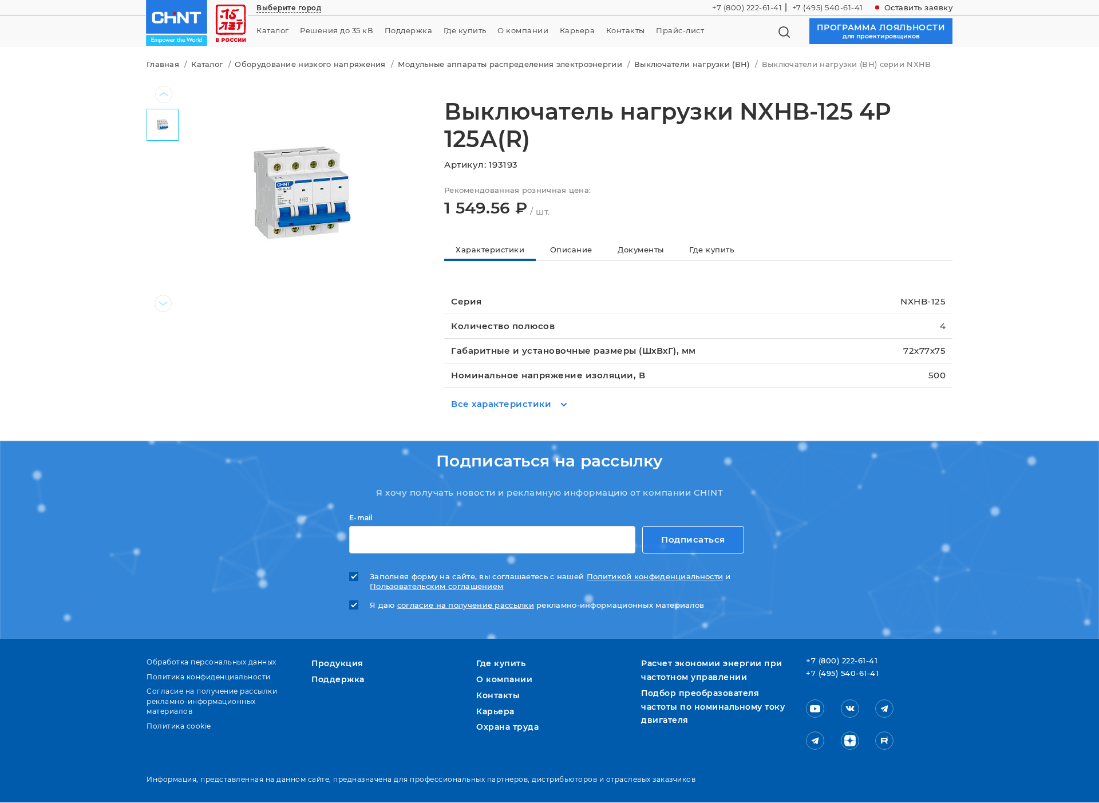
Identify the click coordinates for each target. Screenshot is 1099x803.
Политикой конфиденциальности (655, 576)
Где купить (465, 30)
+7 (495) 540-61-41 (827, 7)
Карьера (577, 30)
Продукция (337, 663)
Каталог (272, 30)
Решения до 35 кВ (336, 30)
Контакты (625, 30)
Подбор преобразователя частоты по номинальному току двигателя (713, 707)
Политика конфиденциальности (209, 677)
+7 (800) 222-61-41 (747, 7)
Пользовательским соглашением (436, 586)
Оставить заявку (918, 7)
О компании (522, 30)
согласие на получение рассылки (465, 605)
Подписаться (693, 539)
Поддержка (409, 30)
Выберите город (288, 7)
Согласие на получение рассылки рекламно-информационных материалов (212, 701)
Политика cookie (179, 726)
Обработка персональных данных (211, 662)
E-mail (361, 518)
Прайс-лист (680, 30)
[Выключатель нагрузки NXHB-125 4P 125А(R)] (302, 192)
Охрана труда (507, 727)
